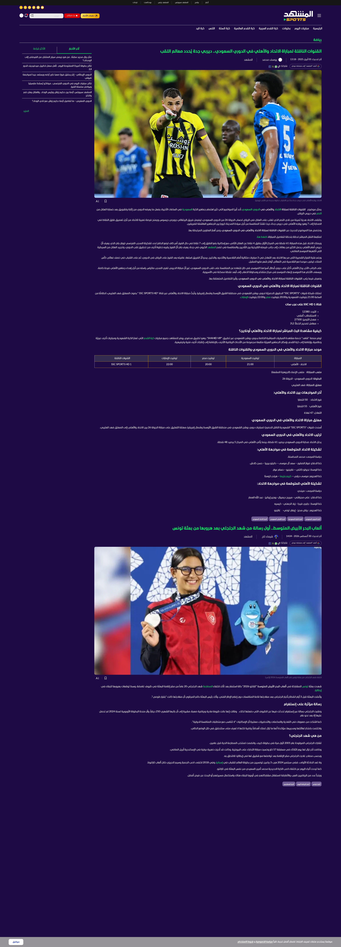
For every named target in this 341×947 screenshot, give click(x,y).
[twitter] (273, 66)
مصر (268, 297)
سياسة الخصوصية (264, 942)
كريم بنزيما (285, 476)
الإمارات (244, 297)
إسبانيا (219, 762)
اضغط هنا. (262, 237)
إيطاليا (318, 690)
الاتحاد (278, 209)
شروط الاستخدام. (245, 942)
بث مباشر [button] (71, 16)
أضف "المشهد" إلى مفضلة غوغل (304, 66)
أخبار (206, 2)
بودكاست (147, 2)
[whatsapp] (276, 66)
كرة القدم (149, 338)
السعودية (187, 209)
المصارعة (208, 686)
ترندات (135, 2)
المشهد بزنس (163, 2)
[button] (170, 40)
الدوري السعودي (251, 209)
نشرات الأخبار (88, 16)
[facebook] (270, 66)
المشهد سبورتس (181, 2)
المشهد (211, 247)
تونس (305, 686)
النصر (319, 213)
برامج (197, 2)
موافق (16, 942)
